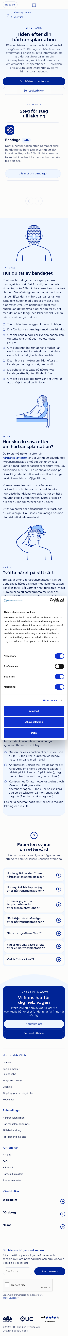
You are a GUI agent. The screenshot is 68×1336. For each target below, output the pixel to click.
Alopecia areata (12, 1180)
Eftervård (18, 17)
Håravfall (8, 1167)
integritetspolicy (11, 1298)
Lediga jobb (9, 1074)
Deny (34, 732)
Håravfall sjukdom (13, 1174)
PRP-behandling (12, 1130)
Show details (49, 700)
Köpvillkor (8, 1099)
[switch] (59, 666)
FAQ (5, 1161)
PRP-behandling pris (14, 1136)
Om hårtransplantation (34, 81)
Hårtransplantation (23, 12)
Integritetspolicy (12, 1080)
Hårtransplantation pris (16, 1124)
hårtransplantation (15, 457)
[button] (29, 201)
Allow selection (34, 721)
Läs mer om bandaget (33, 173)
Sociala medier (11, 1069)
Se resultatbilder (34, 90)
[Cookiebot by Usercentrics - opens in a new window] (49, 600)
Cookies (7, 1086)
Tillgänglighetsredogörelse (18, 1093)
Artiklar (7, 1155)
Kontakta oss (34, 1024)
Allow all (34, 711)
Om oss (7, 1062)
